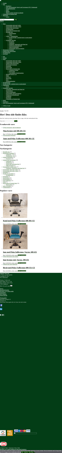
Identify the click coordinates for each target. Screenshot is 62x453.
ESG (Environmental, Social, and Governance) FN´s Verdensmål (21, 7)
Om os (1, 288)
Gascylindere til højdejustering (16, 73)
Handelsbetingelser (10, 8)
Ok (22, 452)
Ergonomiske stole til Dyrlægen (16, 48)
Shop (4, 24)
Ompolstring (6, 85)
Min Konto (8, 78)
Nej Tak (26, 452)
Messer (7, 11)
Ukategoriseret (6, 187)
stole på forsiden (7, 186)
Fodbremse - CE (10, 154)
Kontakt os (8, 6)
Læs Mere (31, 452)
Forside (5, 3)
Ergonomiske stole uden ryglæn (13, 26)
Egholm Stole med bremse (12, 28)
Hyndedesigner (9, 29)
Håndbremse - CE (10, 156)
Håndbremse (9, 162)
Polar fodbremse (7, 180)
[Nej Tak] (34, 452)
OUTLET (5, 54)
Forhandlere (3, 292)
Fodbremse (8, 161)
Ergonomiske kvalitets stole (9, 167)
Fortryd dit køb (3, 295)
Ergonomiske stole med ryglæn (13, 25)
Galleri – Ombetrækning (12, 36)
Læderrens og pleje (13, 70)
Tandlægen (11, 43)
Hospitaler (5, 172)
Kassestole (11, 41)
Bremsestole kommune (8, 50)
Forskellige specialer (11, 40)
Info (4, 4)
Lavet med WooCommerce (20, 449)
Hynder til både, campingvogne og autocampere (20, 37)
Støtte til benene (10, 165)
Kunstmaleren (9, 90)
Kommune (8, 97)
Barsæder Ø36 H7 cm (11, 74)
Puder (10, 35)
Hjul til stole (9, 67)
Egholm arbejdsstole (8, 157)
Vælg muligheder (21, 134)
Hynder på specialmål (8, 173)
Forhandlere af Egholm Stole (10, 14)
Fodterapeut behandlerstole (15, 45)
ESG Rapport (3, 294)
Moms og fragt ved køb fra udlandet (14, 12)
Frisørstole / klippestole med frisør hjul (18, 44)
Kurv (7, 80)
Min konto (5, 15)
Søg (16, 19)
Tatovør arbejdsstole (14, 47)
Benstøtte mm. (9, 32)
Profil (7, 10)
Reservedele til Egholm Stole (13, 30)
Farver (10, 39)
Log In (7, 17)
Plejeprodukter (12, 33)
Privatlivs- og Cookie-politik (7, 291)
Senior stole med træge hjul (12, 164)
